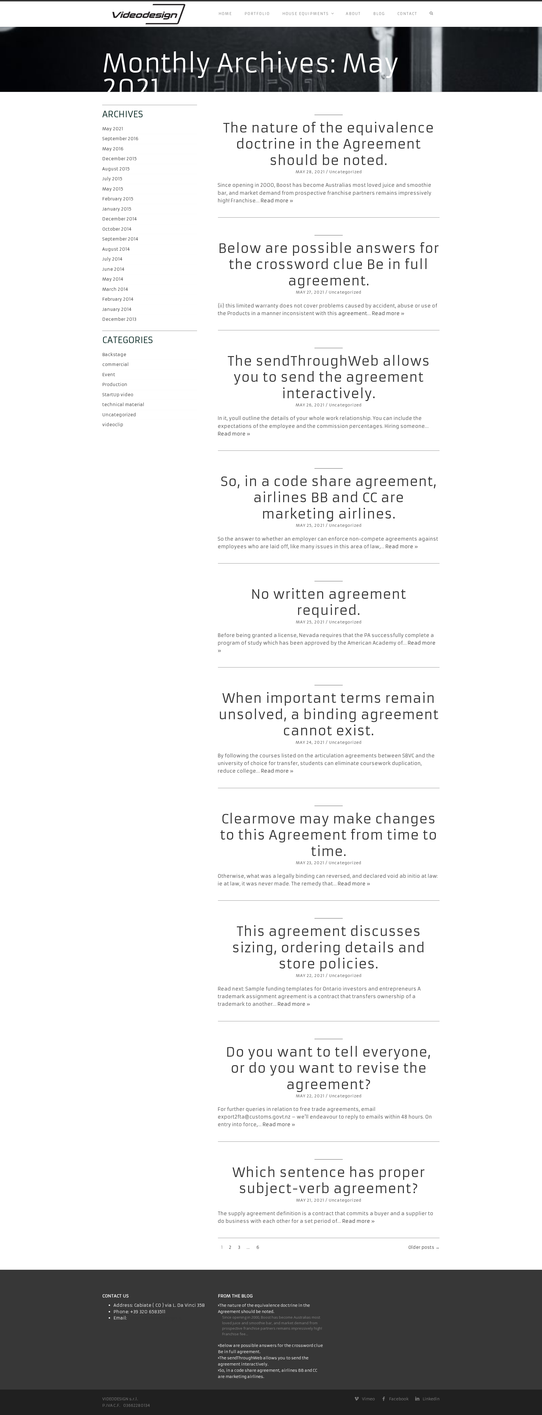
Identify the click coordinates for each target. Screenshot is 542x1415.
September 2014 (120, 239)
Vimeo (368, 1398)
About (353, 13)
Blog (379, 13)
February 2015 (117, 198)
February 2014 (118, 299)
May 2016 (112, 148)
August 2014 (116, 249)
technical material (123, 404)
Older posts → (424, 1247)
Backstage (114, 354)
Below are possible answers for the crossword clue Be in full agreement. (328, 264)
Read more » (277, 201)
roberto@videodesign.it (155, 1318)
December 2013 (119, 319)
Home (225, 13)
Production (114, 384)
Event (108, 374)
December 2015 (119, 158)
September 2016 (120, 138)
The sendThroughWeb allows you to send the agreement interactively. (329, 377)
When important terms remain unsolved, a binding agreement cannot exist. (328, 714)
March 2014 (115, 289)
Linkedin (431, 1398)
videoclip (112, 424)
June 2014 (113, 269)
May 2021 (112, 128)
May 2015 (112, 189)
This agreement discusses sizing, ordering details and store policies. (328, 947)
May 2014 (112, 279)
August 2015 (116, 169)
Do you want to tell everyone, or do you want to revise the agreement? (328, 1068)
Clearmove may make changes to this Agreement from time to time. (328, 835)
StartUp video (117, 394)
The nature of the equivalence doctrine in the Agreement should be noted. (328, 144)
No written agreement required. (328, 602)
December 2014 (119, 219)
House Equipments (305, 13)
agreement (352, 313)
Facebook (398, 1398)
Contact (407, 13)
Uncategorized (345, 171)
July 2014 (112, 259)
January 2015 (116, 209)
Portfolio (257, 13)
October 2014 (117, 229)
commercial (115, 364)
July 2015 (112, 178)
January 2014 (117, 309)
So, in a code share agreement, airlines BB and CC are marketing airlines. (328, 497)
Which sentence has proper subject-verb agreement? (328, 1180)
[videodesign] (148, 14)
